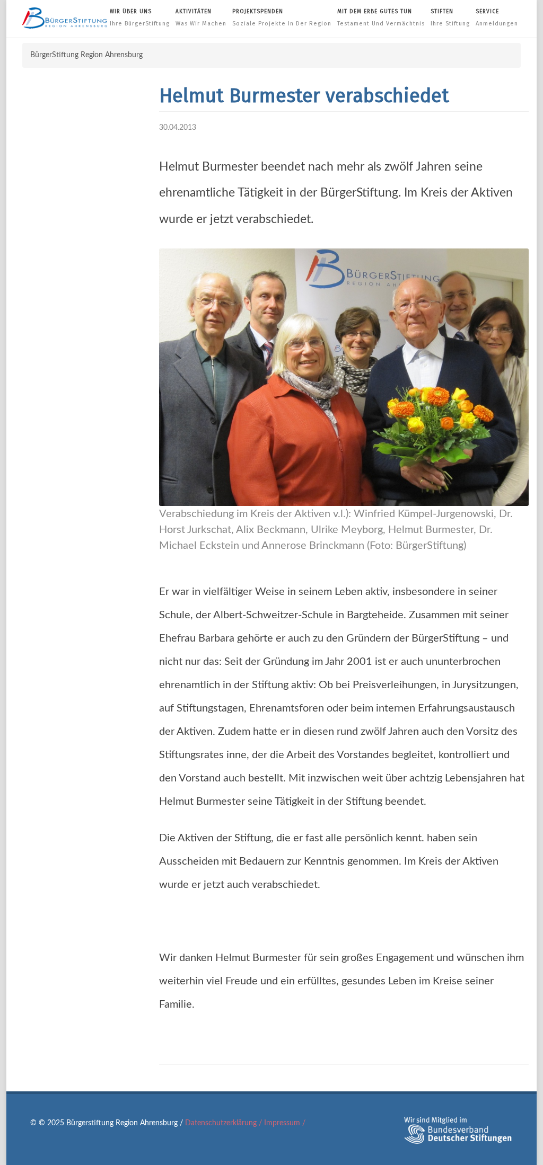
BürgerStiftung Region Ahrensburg (86, 55)
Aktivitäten (201, 17)
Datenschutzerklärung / (224, 1123)
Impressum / (284, 1123)
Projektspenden (281, 17)
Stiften (450, 17)
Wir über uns (140, 17)
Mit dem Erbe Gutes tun (381, 17)
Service (497, 17)
